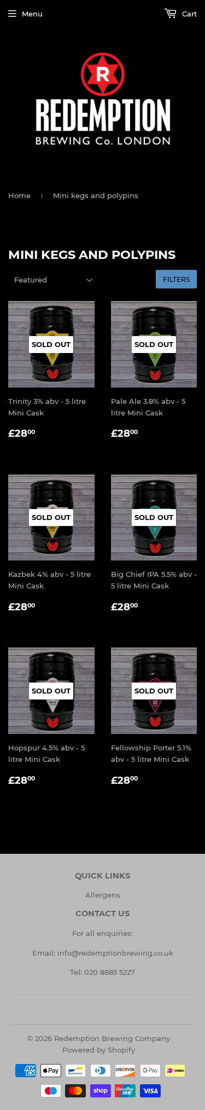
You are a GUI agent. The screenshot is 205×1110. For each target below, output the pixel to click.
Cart (188, 13)
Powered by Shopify (98, 1049)
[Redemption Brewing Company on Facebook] (90, 1009)
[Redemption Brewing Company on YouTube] (128, 1009)
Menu (32, 13)
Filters (176, 279)
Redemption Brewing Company (112, 1038)
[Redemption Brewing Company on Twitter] (71, 1009)
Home (19, 195)
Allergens (102, 895)
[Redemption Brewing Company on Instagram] (109, 1009)
